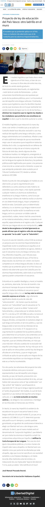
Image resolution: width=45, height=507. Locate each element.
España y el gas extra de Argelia (34, 1)
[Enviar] (11, 48)
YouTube (20, 503)
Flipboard (27, 503)
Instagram (17, 503)
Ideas (4, 9)
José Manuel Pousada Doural (11, 14)
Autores (33, 499)
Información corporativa (13, 497)
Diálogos (39, 9)
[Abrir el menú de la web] (2, 5)
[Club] (9, 5)
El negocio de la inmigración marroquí (16, 1)
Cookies (11, 499)
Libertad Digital (22, 493)
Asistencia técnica (22, 499)
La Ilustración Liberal (14, 9)
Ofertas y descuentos (28, 9)
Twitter (14, 503)
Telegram (30, 503)
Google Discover (24, 503)
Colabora (28, 4)
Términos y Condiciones (31, 497)
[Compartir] (3, 48)
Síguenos (24, 48)
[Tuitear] (7, 48)
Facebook (11, 503)
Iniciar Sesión (37, 4)
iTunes (33, 503)
